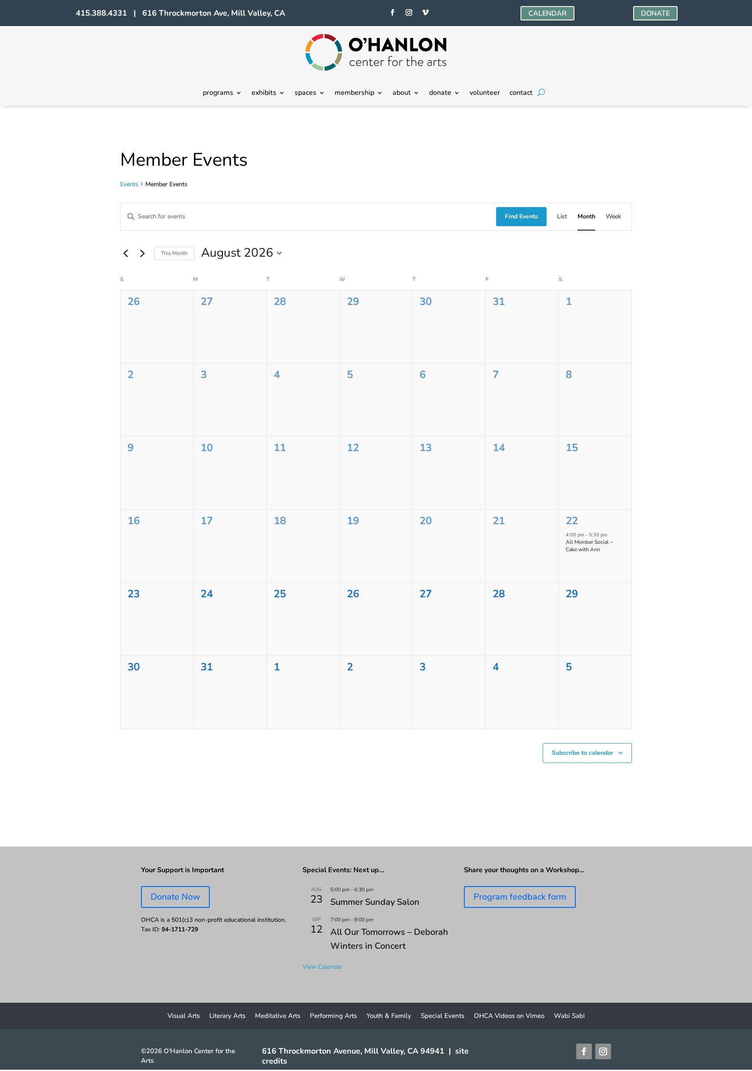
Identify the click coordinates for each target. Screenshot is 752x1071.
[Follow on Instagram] (408, 12)
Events (129, 184)
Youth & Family (388, 1016)
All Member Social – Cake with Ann (589, 546)
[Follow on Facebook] (392, 12)
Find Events (521, 216)
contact (521, 93)
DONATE (655, 13)
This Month (174, 253)
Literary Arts (227, 1016)
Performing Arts (333, 1016)
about (402, 93)
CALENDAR (547, 13)
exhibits (264, 93)
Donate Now (175, 897)
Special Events (442, 1016)
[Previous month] (125, 253)
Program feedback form (519, 897)
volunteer (485, 93)
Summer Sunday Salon (375, 902)
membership (354, 93)
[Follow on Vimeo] (425, 12)
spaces (305, 93)
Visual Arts (184, 1016)
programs (218, 93)
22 (572, 521)
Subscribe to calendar (582, 753)
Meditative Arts (277, 1016)
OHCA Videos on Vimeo (509, 1016)
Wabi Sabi (569, 1016)
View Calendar (322, 967)
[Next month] (142, 253)
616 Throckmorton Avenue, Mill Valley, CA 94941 (353, 1051)
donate (440, 93)
